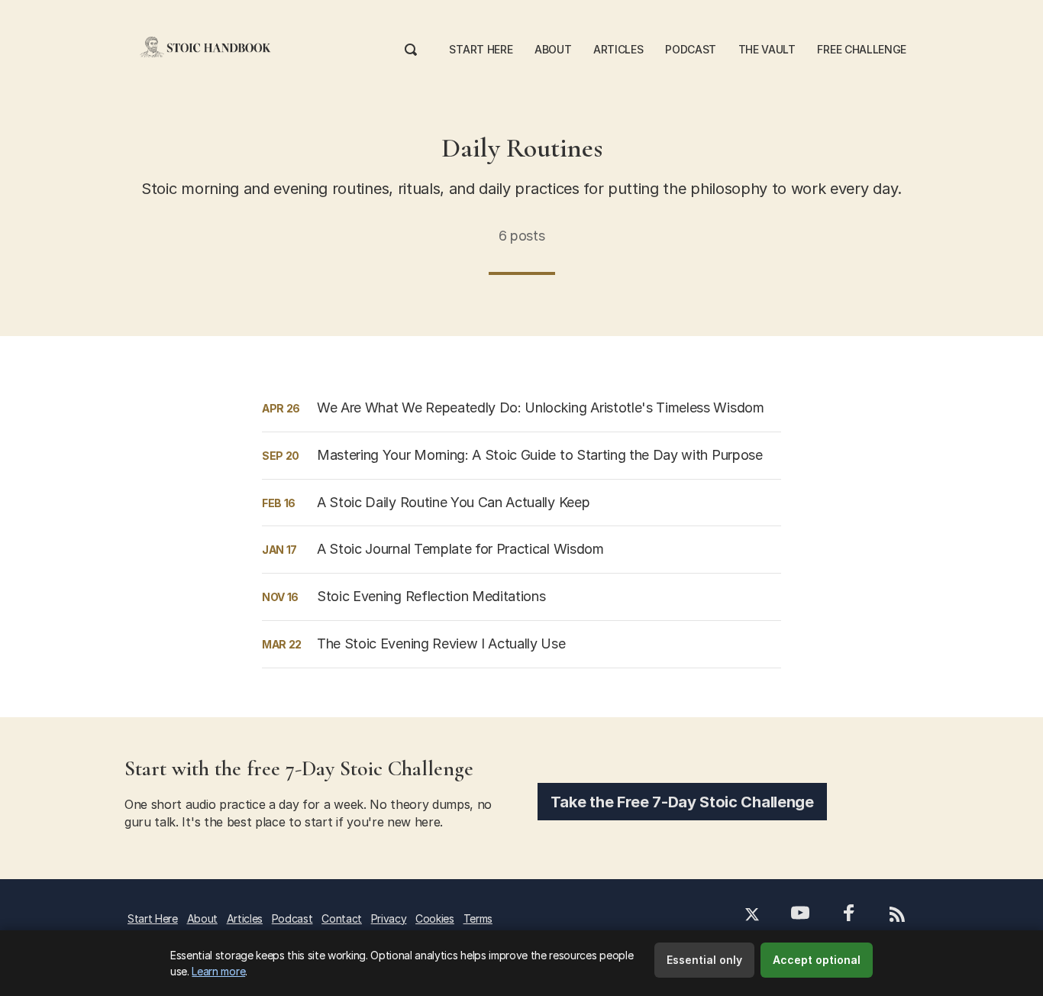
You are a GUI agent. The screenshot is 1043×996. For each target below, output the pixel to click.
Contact (341, 918)
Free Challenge (861, 49)
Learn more (218, 971)
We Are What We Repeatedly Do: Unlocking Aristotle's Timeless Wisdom (540, 407)
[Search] (411, 47)
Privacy (389, 918)
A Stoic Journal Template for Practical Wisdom (460, 549)
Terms (477, 918)
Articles (618, 49)
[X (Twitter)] (752, 916)
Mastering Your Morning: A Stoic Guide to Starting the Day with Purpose (540, 455)
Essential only (704, 959)
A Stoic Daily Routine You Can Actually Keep (453, 502)
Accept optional (817, 959)
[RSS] (896, 916)
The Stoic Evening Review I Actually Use (441, 643)
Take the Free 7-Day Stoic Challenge (682, 802)
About (552, 49)
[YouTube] (800, 914)
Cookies (434, 918)
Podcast (690, 49)
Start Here (480, 49)
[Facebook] (849, 914)
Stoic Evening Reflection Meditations (431, 596)
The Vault (767, 49)
